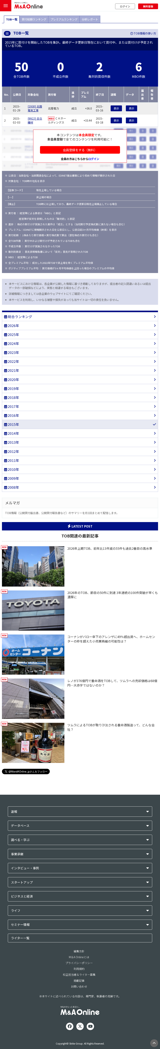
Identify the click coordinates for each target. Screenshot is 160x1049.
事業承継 (17, 854)
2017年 (13, 406)
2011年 (13, 460)
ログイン (125, 6)
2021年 (13, 370)
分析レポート (90, 19)
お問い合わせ (79, 986)
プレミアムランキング (64, 19)
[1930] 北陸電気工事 (35, 108)
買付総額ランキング (34, 19)
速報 (14, 811)
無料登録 (148, 6)
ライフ (15, 910)
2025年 (13, 334)
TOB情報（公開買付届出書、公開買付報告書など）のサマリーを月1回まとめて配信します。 (62, 513)
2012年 (13, 451)
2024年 (13, 343)
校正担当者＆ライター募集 (79, 975)
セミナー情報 (20, 924)
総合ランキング (19, 316)
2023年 (13, 352)
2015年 (13, 424)
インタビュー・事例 (25, 868)
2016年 (13, 415)
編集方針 (79, 951)
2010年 (13, 469)
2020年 (13, 379)
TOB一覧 (11, 19)
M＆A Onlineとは (79, 957)
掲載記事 (79, 981)
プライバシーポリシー (79, 963)
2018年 (13, 397)
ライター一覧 (20, 938)
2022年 (13, 361)
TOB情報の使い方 (144, 33)
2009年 (13, 478)
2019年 (13, 388)
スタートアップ (22, 882)
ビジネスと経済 (22, 896)
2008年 (13, 487)
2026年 (13, 325)
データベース (20, 825)
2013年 (13, 442)
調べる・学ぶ (20, 840)
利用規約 (79, 969)
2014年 (13, 433)
